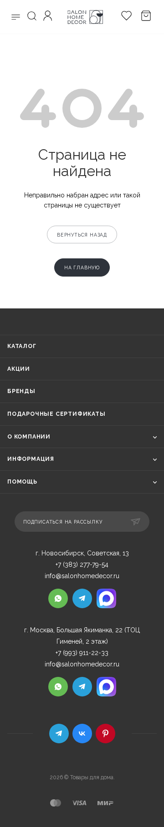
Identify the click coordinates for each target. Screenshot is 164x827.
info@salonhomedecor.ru (82, 576)
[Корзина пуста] (144, 17)
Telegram (59, 733)
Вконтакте (82, 733)
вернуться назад (82, 234)
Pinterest (105, 733)
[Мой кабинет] (49, 17)
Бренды (21, 391)
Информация (30, 459)
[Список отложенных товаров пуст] (124, 17)
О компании (29, 437)
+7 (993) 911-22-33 (82, 652)
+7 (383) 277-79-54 (82, 564)
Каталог (21, 346)
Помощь (22, 482)
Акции (18, 369)
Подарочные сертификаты (56, 414)
